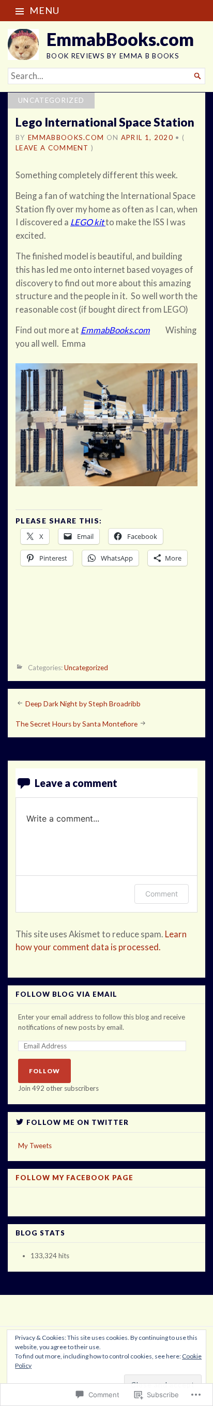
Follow (44, 1071)
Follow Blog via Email (66, 994)
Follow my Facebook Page (74, 1177)
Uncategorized (51, 100)
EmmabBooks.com (120, 39)
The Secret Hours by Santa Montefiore (77, 724)
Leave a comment (52, 148)
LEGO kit (87, 222)
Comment (161, 893)
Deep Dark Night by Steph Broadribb (83, 703)
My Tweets (35, 1145)
